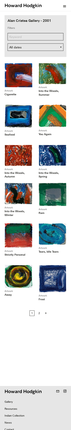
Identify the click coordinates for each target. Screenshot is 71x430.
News (8, 422)
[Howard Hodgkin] (23, 5)
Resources (11, 408)
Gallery (9, 401)
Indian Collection (14, 415)
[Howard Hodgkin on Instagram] (64, 391)
